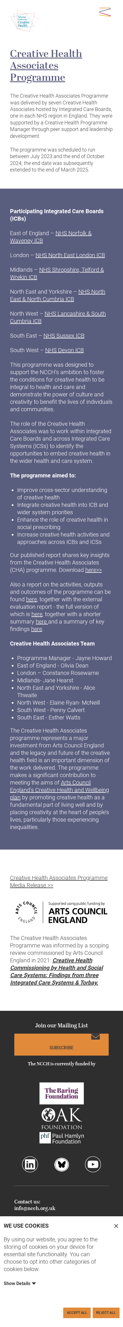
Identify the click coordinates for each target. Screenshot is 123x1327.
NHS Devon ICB (64, 350)
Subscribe (61, 1047)
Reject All (106, 1313)
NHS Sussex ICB (63, 335)
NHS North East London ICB (70, 255)
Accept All (77, 1313)
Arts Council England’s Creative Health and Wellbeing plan (59, 790)
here (31, 599)
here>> (93, 569)
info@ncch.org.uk (34, 1209)
